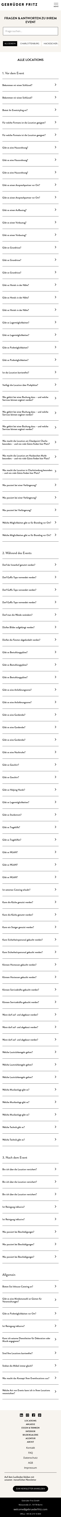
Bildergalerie (30, 1435)
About (30, 1442)
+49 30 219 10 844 (33, 1514)
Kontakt (30, 1447)
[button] (56, 5)
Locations (31, 1421)
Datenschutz (30, 1457)
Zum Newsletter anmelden (30, 1488)
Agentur (30, 1438)
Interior (30, 1431)
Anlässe (30, 1424)
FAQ (30, 1452)
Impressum (30, 1467)
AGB (30, 1462)
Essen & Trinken (30, 1428)
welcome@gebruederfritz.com (30, 1509)
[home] (19, 4)
